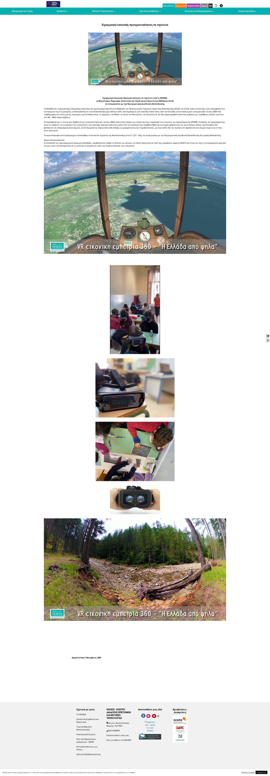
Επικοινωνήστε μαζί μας (118, 735)
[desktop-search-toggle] (216, 5)
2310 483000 (114, 730)
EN (210, 5)
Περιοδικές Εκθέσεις (149, 11)
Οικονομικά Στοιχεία (85, 734)
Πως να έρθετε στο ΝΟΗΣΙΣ (119, 740)
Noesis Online (193, 5)
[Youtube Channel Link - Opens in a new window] (154, 715)
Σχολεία (181, 5)
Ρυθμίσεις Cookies (247, 772)
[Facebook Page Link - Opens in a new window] (143, 716)
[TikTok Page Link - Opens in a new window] (158, 715)
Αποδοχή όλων (261, 772)
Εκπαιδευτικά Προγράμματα (198, 11)
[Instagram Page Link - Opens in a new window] (148, 715)
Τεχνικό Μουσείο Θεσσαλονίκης (84, 728)
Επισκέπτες (169, 5)
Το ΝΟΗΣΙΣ (81, 714)
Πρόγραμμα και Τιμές (22, 11)
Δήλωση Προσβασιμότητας (88, 754)
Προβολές (61, 11)
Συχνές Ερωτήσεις (247, 11)
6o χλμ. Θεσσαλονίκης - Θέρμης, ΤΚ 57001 (118, 724)
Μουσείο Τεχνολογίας (102, 11)
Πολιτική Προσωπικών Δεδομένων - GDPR (86, 740)
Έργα (204, 5)
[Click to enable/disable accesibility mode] (221, 5)
